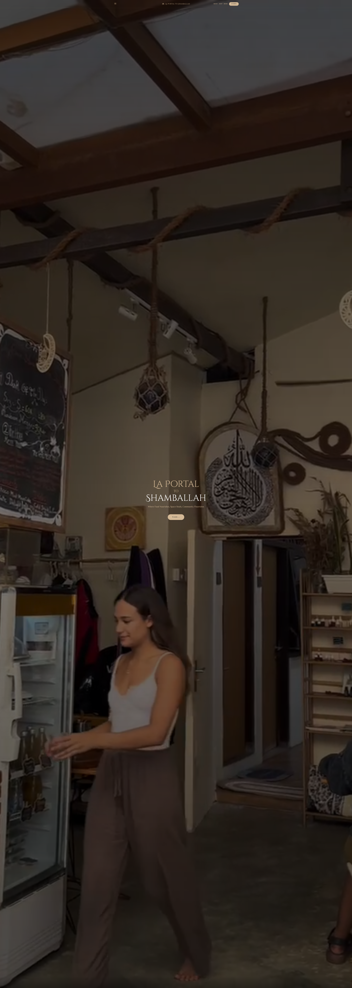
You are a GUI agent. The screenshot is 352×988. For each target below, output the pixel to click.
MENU (226, 4)
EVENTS (233, 4)
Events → (176, 517)
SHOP (220, 4)
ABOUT (215, 4)
